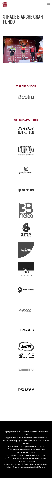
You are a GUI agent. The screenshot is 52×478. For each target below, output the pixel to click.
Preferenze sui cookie (12, 464)
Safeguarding (27, 464)
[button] (48, 4)
